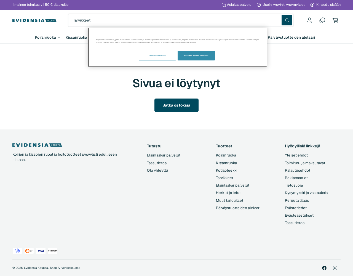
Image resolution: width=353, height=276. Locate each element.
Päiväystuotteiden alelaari (238, 207)
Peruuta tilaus (297, 200)
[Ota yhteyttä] (322, 20)
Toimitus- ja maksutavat (305, 162)
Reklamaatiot (296, 177)
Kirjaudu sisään (328, 4)
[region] (177, 47)
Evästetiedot (296, 207)
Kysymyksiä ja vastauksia (306, 192)
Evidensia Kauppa (36, 268)
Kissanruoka (76, 37)
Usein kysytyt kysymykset (284, 4)
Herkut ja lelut (228, 192)
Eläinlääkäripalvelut (163, 155)
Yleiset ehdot (296, 155)
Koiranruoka (45, 37)
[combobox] (180, 20)
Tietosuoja (294, 185)
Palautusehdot (297, 170)
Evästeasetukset (299, 215)
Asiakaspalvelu (239, 4)
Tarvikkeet (224, 177)
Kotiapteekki (226, 170)
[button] (335, 20)
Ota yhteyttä (157, 170)
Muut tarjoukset (229, 200)
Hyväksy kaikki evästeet (196, 55)
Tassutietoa (157, 162)
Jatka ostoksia (176, 105)
